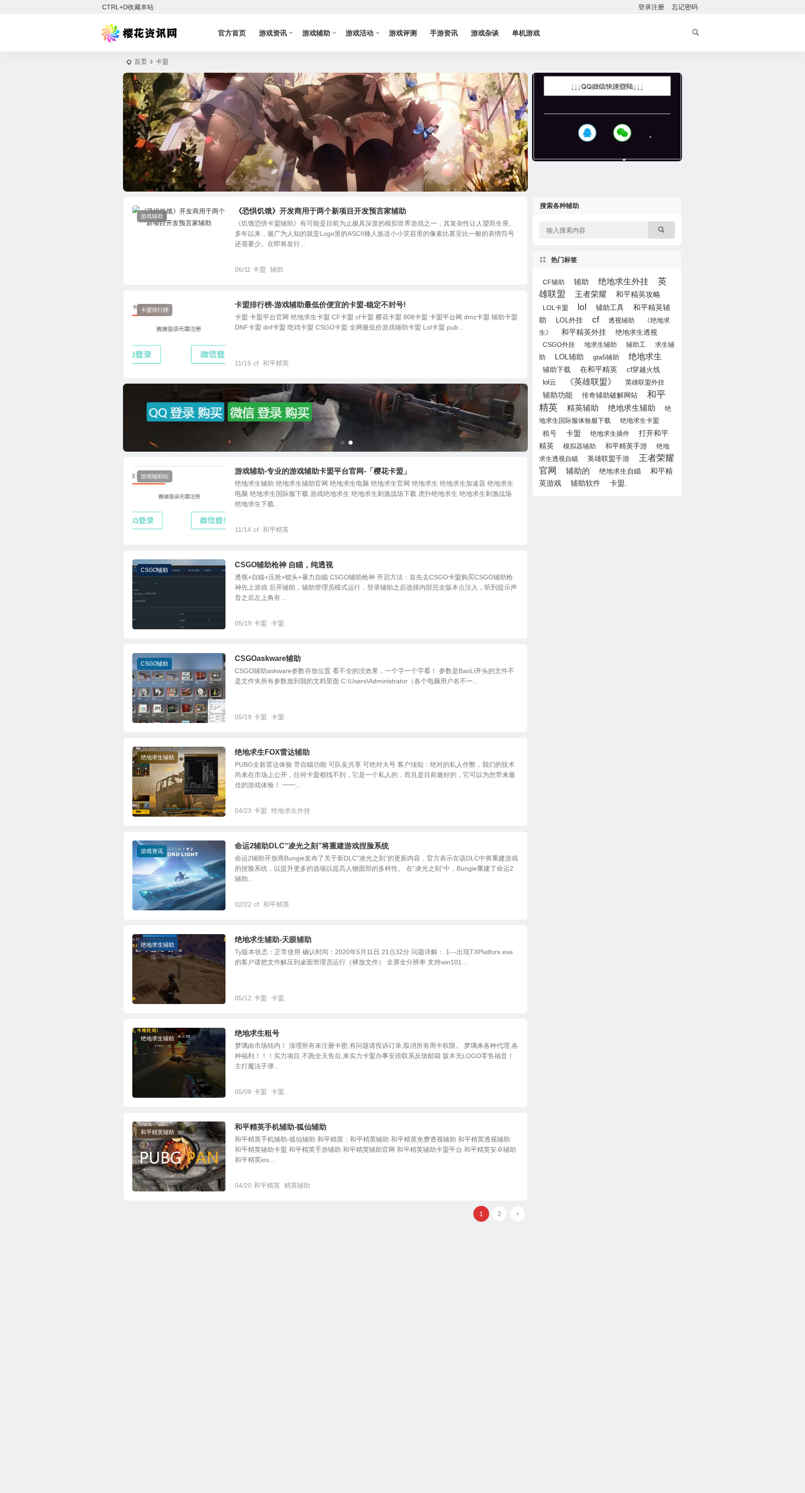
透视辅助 (621, 320)
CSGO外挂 (559, 344)
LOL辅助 (569, 356)
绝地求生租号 (257, 1033)
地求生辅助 (600, 344)
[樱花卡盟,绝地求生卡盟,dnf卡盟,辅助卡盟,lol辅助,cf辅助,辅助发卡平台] (140, 33)
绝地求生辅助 (157, 757)
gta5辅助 (606, 357)
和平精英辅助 (157, 1132)
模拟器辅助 (579, 446)
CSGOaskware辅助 (268, 658)
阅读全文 (510, 269)
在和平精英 (598, 369)
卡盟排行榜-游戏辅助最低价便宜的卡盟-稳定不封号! (320, 305)
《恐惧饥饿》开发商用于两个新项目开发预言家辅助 (320, 211)
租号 (550, 433)
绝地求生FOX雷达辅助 (272, 752)
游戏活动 (360, 33)
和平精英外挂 (583, 332)
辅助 (276, 269)
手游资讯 (444, 33)
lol (582, 307)
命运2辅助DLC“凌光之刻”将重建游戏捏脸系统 (312, 846)
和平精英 (276, 363)
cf (256, 363)
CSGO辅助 (154, 570)
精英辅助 (297, 1185)
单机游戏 (526, 33)
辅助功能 (558, 395)
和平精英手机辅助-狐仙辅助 (281, 1127)
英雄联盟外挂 (644, 382)
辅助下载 (557, 369)
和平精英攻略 (638, 294)
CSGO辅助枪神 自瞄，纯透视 (284, 565)
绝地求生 (645, 356)
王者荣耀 (591, 294)
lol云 (549, 382)
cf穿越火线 (643, 369)
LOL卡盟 (555, 307)
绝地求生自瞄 (620, 471)
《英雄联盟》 (591, 381)
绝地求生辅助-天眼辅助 (273, 939)
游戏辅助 (316, 33)
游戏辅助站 (155, 476)
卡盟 (259, 269)
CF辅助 (554, 282)
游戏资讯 (273, 33)
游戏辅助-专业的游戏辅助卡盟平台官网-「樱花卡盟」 (323, 471)
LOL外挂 (569, 320)
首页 (140, 61)
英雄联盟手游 (608, 458)
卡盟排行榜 (155, 310)
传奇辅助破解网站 (610, 395)
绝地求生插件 (609, 433)
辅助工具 (610, 307)
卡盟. (278, 623)
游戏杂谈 (485, 33)
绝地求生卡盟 (639, 420)
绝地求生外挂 (290, 810)
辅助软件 (585, 483)
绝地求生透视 (636, 332)
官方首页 (232, 33)
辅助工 (636, 344)
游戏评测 (403, 33)
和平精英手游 (626, 446)
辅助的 (578, 471)
